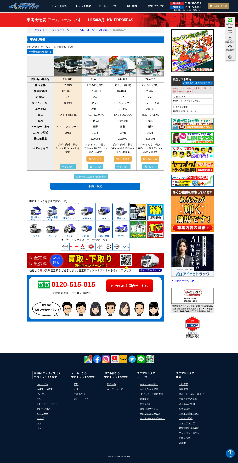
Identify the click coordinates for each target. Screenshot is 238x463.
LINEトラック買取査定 (151, 394)
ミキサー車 (42, 413)
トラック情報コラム (189, 413)
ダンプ (40, 418)
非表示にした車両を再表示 (92, 176)
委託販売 (144, 399)
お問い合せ (184, 438)
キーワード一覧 (115, 389)
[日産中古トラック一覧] (117, 247)
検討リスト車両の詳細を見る (198, 83)
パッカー (41, 428)
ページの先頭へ (230, 455)
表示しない (68, 166)
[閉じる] (229, 57)
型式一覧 (111, 384)
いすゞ (77, 389)
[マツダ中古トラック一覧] (108, 247)
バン (39, 399)
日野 (76, 384)
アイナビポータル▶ (183, 280)
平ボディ (41, 394)
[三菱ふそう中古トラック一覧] (82, 247)
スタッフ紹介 (186, 418)
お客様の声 (184, 408)
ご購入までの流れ (188, 399)
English (182, 442)
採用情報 (183, 389)
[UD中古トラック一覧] (91, 247)
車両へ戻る (95, 186)
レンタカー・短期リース (152, 418)
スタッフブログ (187, 423)
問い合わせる (95, 159)
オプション (145, 404)
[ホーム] (24, 6)
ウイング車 (42, 384)
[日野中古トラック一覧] (65, 247)
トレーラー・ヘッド (47, 404)
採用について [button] (156, 6)
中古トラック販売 (149, 384)
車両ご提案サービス (150, 413)
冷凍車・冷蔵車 (45, 389)
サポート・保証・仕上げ (191, 394)
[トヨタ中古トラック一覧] (99, 247)
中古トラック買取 (149, 389)
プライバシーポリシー (190, 433)
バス (39, 423)
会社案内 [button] (132, 6)
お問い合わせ (220, 6)
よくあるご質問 (187, 404)
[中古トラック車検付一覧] (138, 229)
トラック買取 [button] (83, 6)
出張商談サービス (149, 408)
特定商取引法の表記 (189, 428)
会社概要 (183, 384)
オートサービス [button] (107, 6)
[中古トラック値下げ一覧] (155, 229)
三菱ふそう (79, 394)
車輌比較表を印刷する (40, 51)
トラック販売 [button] (59, 6)
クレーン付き (43, 408)
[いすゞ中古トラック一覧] (74, 247)
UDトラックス (81, 399)
